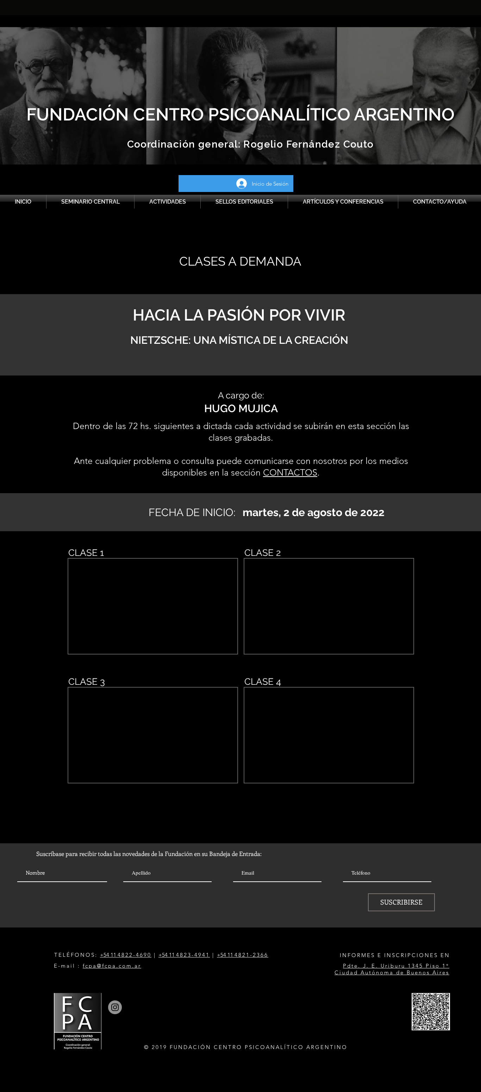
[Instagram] (115, 1007)
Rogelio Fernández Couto (307, 144)
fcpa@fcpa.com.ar (112, 965)
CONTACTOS (290, 472)
